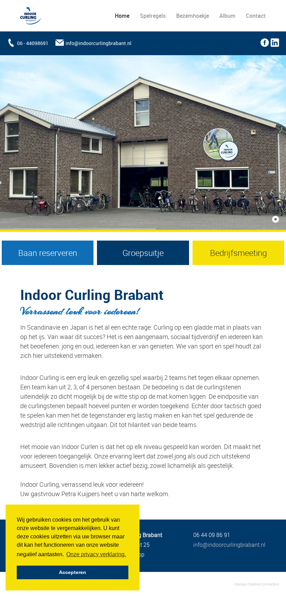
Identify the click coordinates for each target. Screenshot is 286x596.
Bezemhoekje (192, 16)
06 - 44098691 (32, 43)
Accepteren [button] (72, 572)
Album (227, 16)
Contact (256, 16)
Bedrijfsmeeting (238, 252)
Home (122, 16)
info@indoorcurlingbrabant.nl (98, 43)
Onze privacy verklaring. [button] (96, 554)
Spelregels (153, 16)
